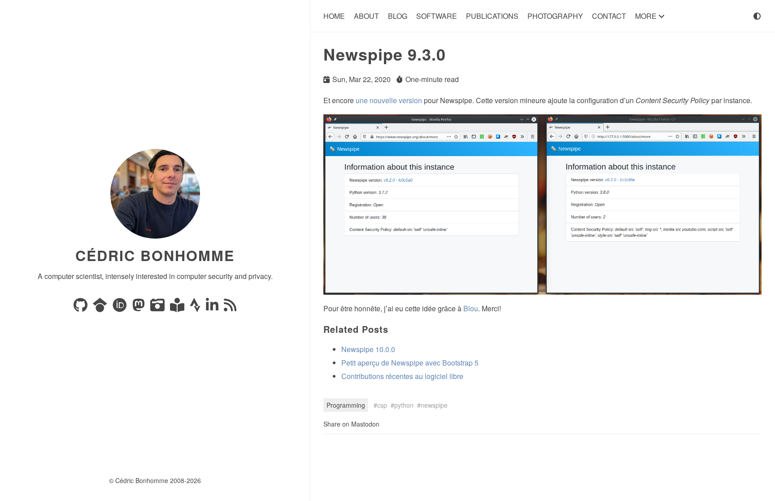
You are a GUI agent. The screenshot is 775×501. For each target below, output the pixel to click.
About (366, 16)
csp (382, 405)
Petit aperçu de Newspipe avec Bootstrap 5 (410, 362)
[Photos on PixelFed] (158, 307)
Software (436, 16)
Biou (470, 308)
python (404, 405)
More (646, 16)
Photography (555, 16)
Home (334, 16)
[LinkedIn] (213, 307)
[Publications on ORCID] (121, 307)
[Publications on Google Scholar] (101, 307)
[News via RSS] (230, 307)
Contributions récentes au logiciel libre (402, 376)
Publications (492, 16)
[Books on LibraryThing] (178, 307)
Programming (346, 405)
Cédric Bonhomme (155, 255)
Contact (609, 16)
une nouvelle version (389, 100)
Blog (397, 16)
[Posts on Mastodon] (139, 307)
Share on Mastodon (351, 423)
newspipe (434, 405)
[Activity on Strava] (196, 307)
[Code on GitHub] (81, 307)
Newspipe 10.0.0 (368, 349)
